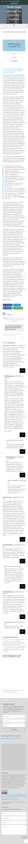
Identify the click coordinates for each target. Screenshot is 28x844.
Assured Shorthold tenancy (16, 318)
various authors (13, 794)
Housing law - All (9, 319)
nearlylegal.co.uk (15, 799)
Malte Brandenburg (18, 802)
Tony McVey (6, 345)
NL (7, 440)
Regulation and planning (17, 320)
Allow (14, 3)
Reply (22, 370)
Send (23, 837)
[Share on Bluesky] (3, 313)
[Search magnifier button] (24, 32)
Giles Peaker (7, 622)
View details (14, 1)
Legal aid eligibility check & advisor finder (11, 738)
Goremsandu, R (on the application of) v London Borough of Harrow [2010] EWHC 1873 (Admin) (14, 70)
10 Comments (14, 61)
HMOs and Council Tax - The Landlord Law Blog (14, 646)
